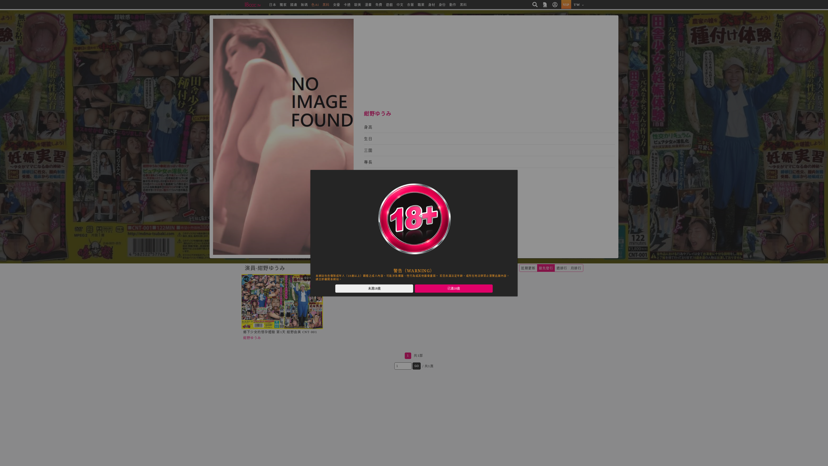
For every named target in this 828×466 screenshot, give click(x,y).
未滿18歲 (374, 288)
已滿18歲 (453, 288)
